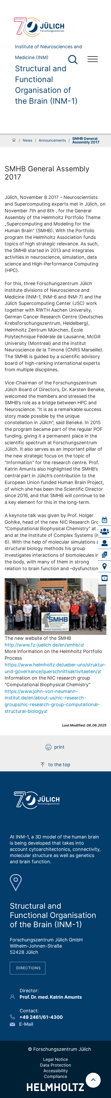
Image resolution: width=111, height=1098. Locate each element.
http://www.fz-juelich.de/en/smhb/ (42, 645)
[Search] (73, 60)
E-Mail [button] (26, 1024)
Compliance (55, 1076)
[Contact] (104, 531)
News (27, 140)
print (59, 747)
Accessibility (55, 1070)
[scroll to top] (93, 1080)
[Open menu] (93, 60)
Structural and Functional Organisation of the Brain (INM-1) (46, 85)
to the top (59, 764)
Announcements (52, 140)
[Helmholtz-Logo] (55, 1089)
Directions (28, 968)
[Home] (14, 140)
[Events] (104, 520)
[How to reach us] (104, 566)
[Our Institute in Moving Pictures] (104, 578)
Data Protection (55, 1065)
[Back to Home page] (46, 27)
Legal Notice (55, 1059)
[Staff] (104, 543)
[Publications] (104, 554)
